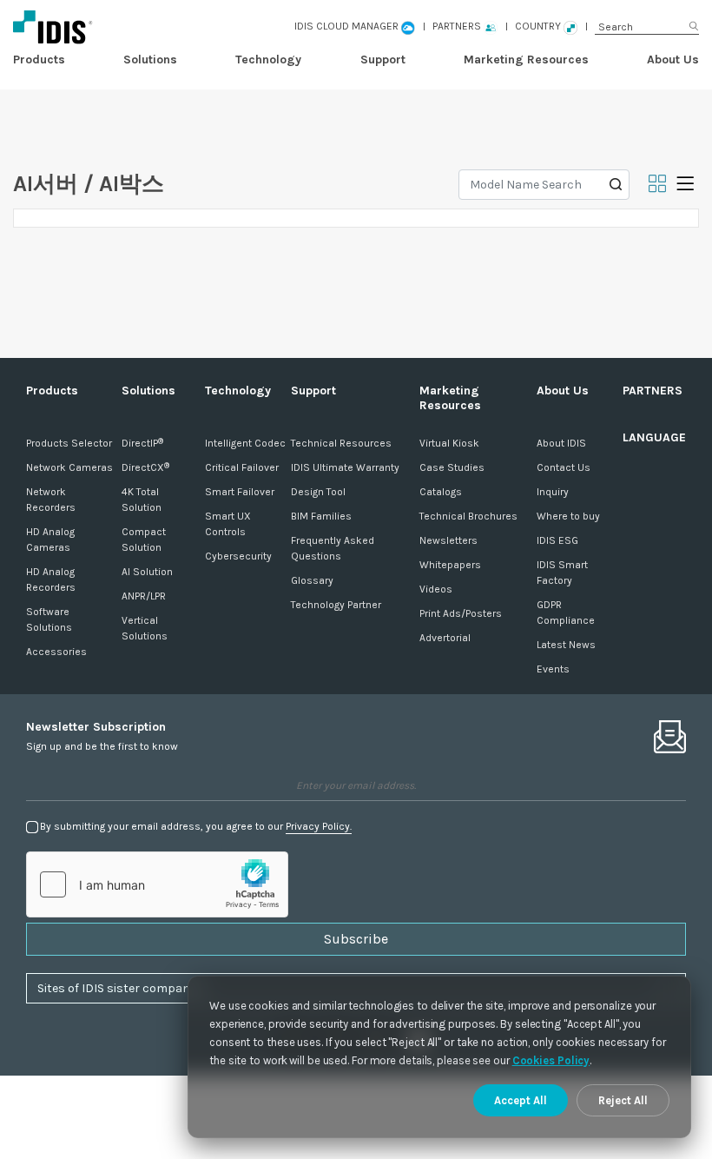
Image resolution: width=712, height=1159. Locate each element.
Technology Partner (336, 605)
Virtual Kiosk (449, 443)
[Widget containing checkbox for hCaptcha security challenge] (157, 884)
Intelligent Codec (245, 443)
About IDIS (561, 443)
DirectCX (145, 467)
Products (39, 59)
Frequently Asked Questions (332, 548)
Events (553, 669)
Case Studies (452, 467)
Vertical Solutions (145, 628)
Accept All (520, 1100)
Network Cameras (69, 467)
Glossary (312, 580)
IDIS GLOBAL (136, 26)
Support (382, 59)
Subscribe (356, 939)
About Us (673, 59)
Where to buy (568, 516)
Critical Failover (242, 467)
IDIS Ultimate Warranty (345, 467)
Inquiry (553, 492)
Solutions (150, 59)
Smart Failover (239, 492)
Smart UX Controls (228, 524)
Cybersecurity (238, 556)
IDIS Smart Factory (562, 572)
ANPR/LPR (144, 596)
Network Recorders (51, 499)
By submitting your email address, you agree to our (196, 826)
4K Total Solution (142, 499)
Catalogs (440, 492)
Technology (268, 59)
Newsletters (448, 540)
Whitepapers (450, 565)
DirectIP (142, 443)
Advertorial (445, 638)
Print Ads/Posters (460, 613)
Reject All (623, 1100)
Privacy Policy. (319, 826)
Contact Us (563, 467)
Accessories (56, 652)
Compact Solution (144, 539)
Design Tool (318, 492)
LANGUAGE (654, 437)
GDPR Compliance (566, 612)
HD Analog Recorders (51, 579)
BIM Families (321, 516)
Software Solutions (49, 619)
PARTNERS (652, 390)
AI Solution (147, 572)
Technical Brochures (468, 516)
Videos (435, 589)
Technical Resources (341, 443)
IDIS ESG (557, 540)
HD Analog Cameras (50, 539)
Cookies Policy (551, 1060)
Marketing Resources (526, 59)
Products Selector (69, 443)
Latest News (566, 645)
